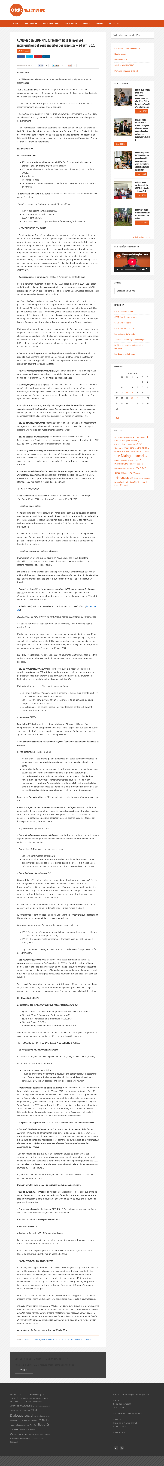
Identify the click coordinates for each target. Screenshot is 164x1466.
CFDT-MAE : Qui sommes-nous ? (127, 48)
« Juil (116, 418)
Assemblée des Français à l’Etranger (129, 340)
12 (127, 393)
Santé (62, 1340)
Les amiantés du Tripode (124, 334)
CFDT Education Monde (124, 328)
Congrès (132, 451)
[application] (132, 262)
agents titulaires (121, 444)
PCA (57, 1340)
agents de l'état (131, 441)
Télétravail (86, 1340)
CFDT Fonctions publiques (125, 317)
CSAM (144, 452)
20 (132, 398)
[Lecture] (117, 269)
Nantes (132, 464)
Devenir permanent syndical (126, 71)
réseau (136, 478)
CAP (140, 444)
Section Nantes (129, 482)
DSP (146, 456)
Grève (142, 460)
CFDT (16, 10)
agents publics (141, 441)
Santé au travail (72, 1340)
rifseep (137, 473)
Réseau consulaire (144, 478)
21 (137, 398)
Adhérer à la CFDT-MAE (124, 65)
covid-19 (36, 1340)
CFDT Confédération (122, 323)
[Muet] (143, 269)
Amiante (131, 444)
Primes (124, 468)
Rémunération (123, 477)
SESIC (136, 482)
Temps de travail (38, 1439)
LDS (126, 464)
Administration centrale (125, 437)
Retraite (126, 473)
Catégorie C (143, 448)
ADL (116, 437)
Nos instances (120, 54)
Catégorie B (130, 448)
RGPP (132, 473)
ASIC (136, 444)
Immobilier (119, 464)
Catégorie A (119, 448)
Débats (116, 460)
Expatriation (123, 460)
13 (132, 393)
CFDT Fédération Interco (124, 312)
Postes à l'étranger (17, 1425)
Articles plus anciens (141, 237)
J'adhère (24, 1370)
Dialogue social (132, 456)
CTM (117, 456)
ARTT (27, 1340)
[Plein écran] (147, 269)
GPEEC (136, 460)
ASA (31, 1340)
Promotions (130, 468)
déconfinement (48, 1340)
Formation (130, 460)
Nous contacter (120, 60)
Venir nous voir (120, 1433)
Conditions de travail (123, 451)
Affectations (137, 437)
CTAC (148, 452)
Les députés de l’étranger (124, 354)
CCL (115, 451)
